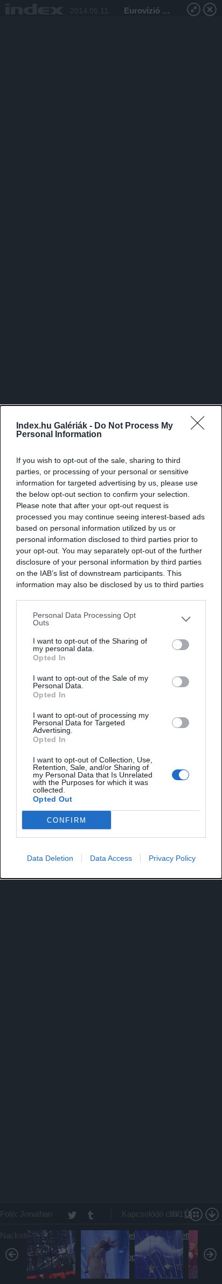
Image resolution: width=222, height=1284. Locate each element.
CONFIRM (67, 820)
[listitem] (111, 618)
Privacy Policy (172, 858)
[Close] (201, 426)
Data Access (111, 858)
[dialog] (111, 642)
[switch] (180, 644)
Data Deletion (50, 858)
